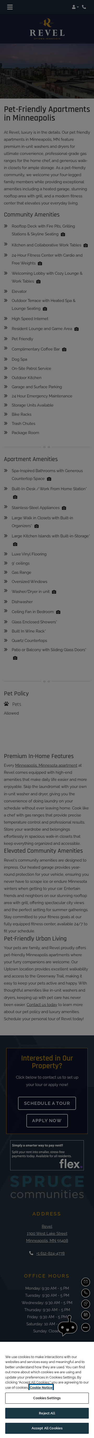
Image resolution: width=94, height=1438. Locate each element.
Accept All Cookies (47, 1428)
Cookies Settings (47, 1398)
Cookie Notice (41, 1388)
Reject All (47, 1413)
